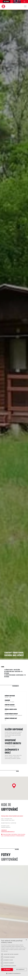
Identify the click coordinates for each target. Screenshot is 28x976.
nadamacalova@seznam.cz (7, 831)
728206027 (4, 830)
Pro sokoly (6, 1)
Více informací (4, 951)
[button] (14, 973)
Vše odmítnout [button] (20, 969)
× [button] (26, 939)
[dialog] (14, 957)
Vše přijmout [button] (7, 969)
